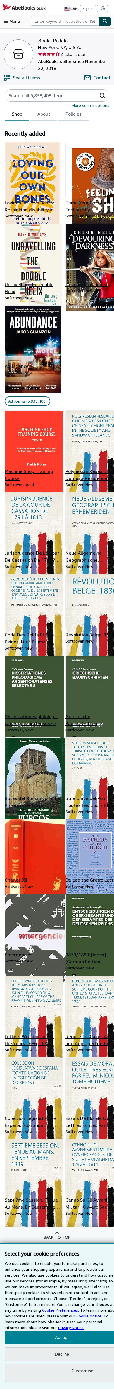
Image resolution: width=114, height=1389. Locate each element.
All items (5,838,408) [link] (27, 400)
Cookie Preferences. (60, 1310)
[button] (102, 95)
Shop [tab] (17, 114)
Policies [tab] (73, 114)
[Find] (105, 21)
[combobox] (65, 21)
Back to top (57, 1237)
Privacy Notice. (71, 1327)
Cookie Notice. (89, 1315)
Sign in (88, 8)
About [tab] (43, 114)
